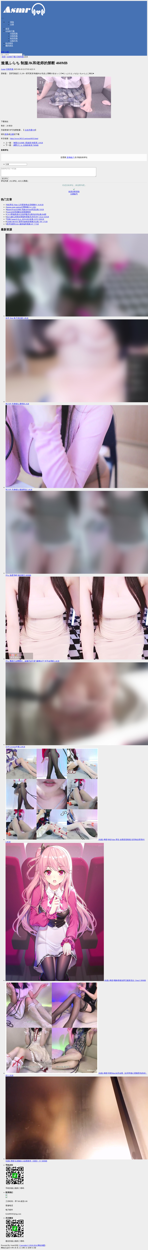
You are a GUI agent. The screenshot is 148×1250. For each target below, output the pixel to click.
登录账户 (70, 157)
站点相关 (9, 43)
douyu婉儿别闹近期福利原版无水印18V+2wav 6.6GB (27, 217)
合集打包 (14, 41)
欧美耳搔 (14, 38)
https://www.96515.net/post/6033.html (24, 138)
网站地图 (41, 1245)
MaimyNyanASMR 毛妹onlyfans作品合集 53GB (25, 210)
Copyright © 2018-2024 (28, 1245)
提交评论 (5, 178)
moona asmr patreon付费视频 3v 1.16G (21, 207)
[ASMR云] (24, 18)
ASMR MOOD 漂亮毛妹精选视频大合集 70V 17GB (27, 222)
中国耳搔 (14, 34)
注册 (12, 24)
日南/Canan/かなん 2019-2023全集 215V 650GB (25, 219)
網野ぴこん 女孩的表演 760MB (26, 145)
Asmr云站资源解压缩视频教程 (18, 212)
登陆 (12, 22)
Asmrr (3, 69)
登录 (3, 52)
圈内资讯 (9, 46)
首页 (7, 29)
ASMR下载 (10, 31)
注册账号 (74, 194)
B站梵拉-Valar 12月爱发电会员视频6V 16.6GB (24, 205)
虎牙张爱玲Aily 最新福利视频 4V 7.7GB (22, 224)
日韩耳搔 (14, 36)
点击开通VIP (30, 130)
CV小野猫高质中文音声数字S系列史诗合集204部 (26, 214)
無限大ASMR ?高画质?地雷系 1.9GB (28, 143)
